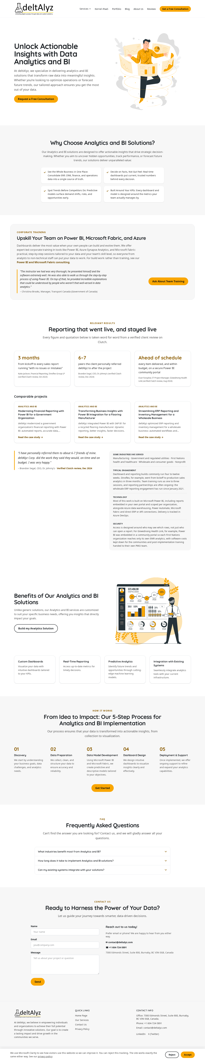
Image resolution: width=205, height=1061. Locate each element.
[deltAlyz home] (34, 9)
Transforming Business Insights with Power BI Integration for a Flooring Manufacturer (100, 414)
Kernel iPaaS (101, 8)
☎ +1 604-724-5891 (116, 947)
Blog (127, 8)
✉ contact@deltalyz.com (119, 942)
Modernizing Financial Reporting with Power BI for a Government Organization (41, 414)
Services (84, 8)
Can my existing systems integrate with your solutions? (71, 869)
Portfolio (116, 8)
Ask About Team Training (168, 281)
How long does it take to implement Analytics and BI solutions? (76, 860)
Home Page (81, 1015)
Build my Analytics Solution (36, 628)
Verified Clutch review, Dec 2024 (74, 468)
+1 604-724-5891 (153, 1023)
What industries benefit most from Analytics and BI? (69, 851)
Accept (188, 1054)
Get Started (102, 788)
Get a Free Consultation (175, 8)
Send (38, 982)
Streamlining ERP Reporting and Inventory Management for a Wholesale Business (159, 414)
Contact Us (81, 1024)
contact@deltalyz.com (155, 1027)
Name (34, 926)
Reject (172, 1054)
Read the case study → (30, 437)
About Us (138, 8)
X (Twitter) (153, 1033)
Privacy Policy (82, 1029)
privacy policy (45, 1056)
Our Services (82, 1020)
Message (35, 952)
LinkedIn (141, 1033)
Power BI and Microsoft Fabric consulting (43, 262)
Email (34, 939)
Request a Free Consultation (36, 99)
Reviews (151, 8)
